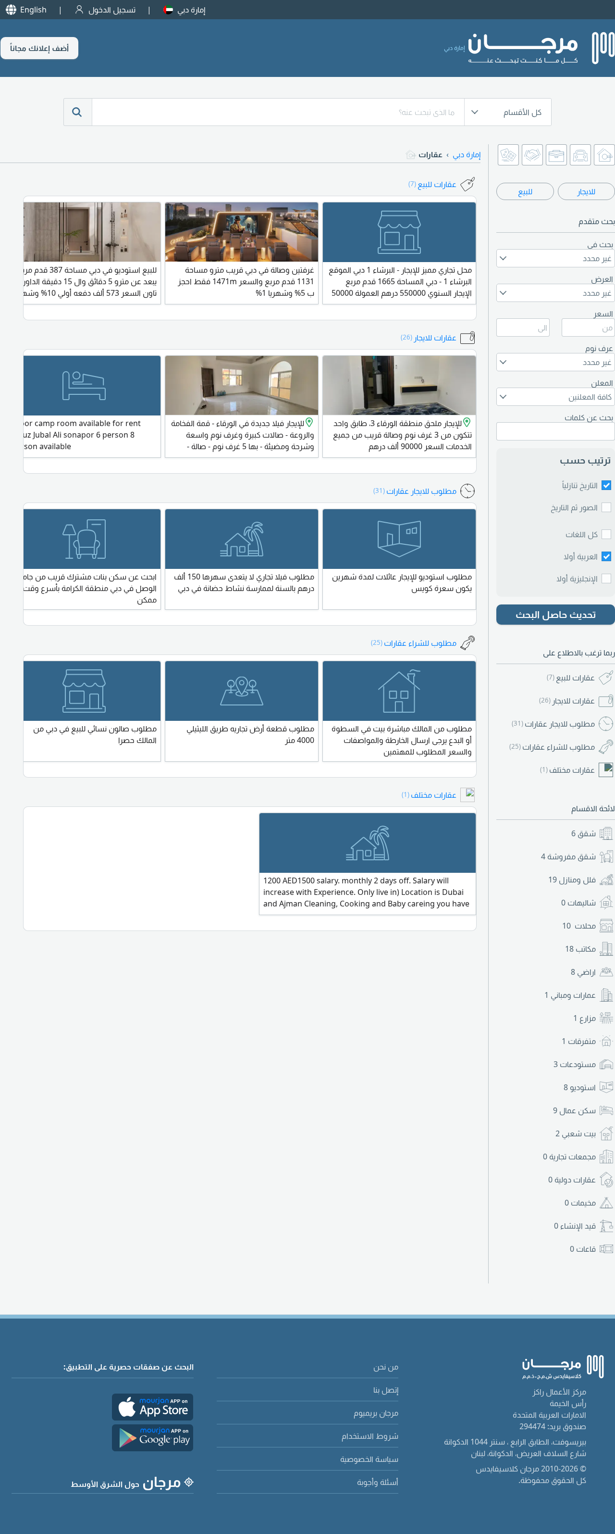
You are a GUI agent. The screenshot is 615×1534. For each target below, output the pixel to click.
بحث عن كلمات (589, 417)
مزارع (584, 1018)
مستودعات (575, 1064)
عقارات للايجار (567, 700)
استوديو (580, 1087)
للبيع (525, 191)
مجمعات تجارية (569, 1156)
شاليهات (578, 902)
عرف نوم (599, 348)
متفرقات (579, 1041)
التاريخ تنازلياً (580, 485)
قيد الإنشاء (575, 1225)
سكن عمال (574, 1110)
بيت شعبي (575, 1133)
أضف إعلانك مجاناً (39, 48)
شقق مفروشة (568, 856)
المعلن (602, 383)
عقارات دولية (572, 1179)
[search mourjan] (78, 112)
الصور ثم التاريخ (574, 507)
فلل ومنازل (572, 879)
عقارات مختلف (567, 770)
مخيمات (580, 1202)
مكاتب (580, 948)
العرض (602, 279)
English (33, 9)
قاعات (583, 1249)
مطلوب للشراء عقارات (552, 747)
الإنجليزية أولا (577, 578)
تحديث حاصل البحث (556, 614)
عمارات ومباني (570, 995)
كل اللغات (582, 534)
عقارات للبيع (571, 677)
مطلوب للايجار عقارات (553, 723)
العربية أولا (581, 556)
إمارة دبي (191, 9)
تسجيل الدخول (111, 9)
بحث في (600, 244)
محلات (579, 925)
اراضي (583, 972)
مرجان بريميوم (376, 1413)
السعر (603, 313)
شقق (583, 833)
